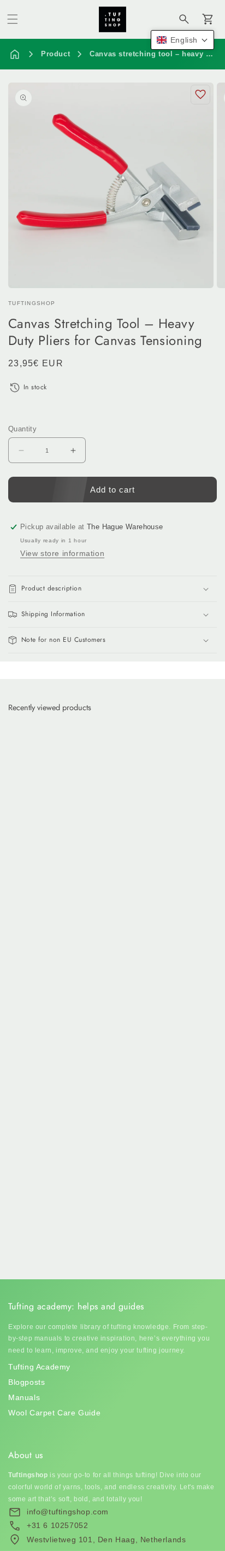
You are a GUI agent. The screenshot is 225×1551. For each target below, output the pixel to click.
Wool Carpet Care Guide (54, 1412)
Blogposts (26, 1382)
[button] (13, 19)
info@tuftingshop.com (68, 1511)
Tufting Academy (39, 1366)
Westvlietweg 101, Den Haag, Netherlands (106, 1539)
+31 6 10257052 (57, 1525)
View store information (62, 553)
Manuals (24, 1397)
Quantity (22, 429)
